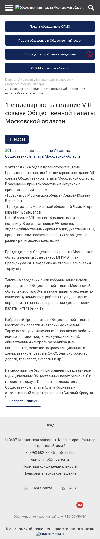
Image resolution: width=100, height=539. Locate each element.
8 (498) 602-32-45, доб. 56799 (50, 452)
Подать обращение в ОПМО (50, 26)
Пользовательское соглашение (50, 473)
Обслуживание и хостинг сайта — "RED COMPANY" (50, 516)
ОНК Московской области (50, 68)
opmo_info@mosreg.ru (50, 459)
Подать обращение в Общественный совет (50, 40)
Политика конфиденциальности (50, 466)
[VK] (79, 505)
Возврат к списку (23, 401)
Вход (50, 425)
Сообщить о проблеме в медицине (50, 54)
